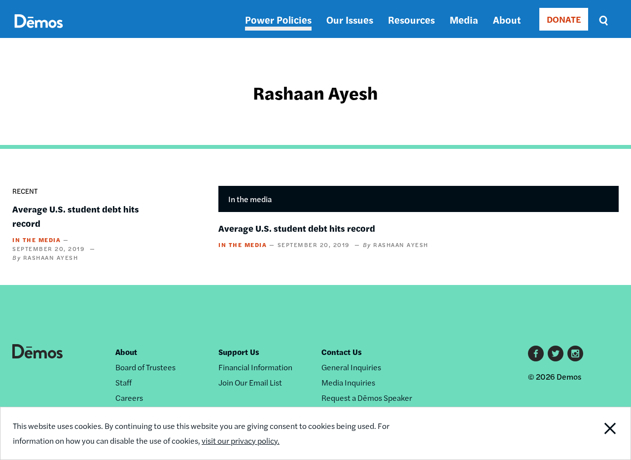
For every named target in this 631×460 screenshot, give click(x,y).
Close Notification (598, 433)
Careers (129, 397)
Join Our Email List (250, 382)
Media (464, 19)
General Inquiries (351, 367)
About (507, 19)
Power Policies (278, 19)
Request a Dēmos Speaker (366, 397)
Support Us (238, 351)
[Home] (38, 32)
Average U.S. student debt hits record (296, 228)
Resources (411, 19)
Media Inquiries (348, 382)
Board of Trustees (145, 367)
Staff (123, 382)
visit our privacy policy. (241, 440)
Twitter (555, 353)
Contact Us (341, 351)
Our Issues (349, 19)
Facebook (536, 353)
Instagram (575, 353)
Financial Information (255, 367)
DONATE (564, 19)
